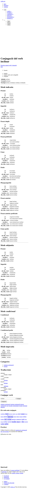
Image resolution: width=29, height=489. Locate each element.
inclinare (6, 386)
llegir (26, 414)
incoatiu (11, 405)
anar (18, 421)
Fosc (9, 23)
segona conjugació (15, 404)
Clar (9, 21)
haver (10, 416)
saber (6, 424)
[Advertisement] (14, 41)
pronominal (16, 405)
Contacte (6, 484)
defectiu (3, 407)
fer (23, 421)
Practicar (6, 5)
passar (21, 416)
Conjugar (19, 398)
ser (5, 419)
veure (23, 414)
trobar (24, 416)
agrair (19, 414)
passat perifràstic (15, 470)
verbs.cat (3, 1)
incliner (6, 383)
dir (21, 421)
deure (18, 416)
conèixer (3, 414)
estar (9, 419)
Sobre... (6, 481)
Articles (6, 7)
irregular (25, 405)
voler (2, 424)
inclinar (6, 380)
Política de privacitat (9, 483)
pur (7, 405)
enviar (2, 416)
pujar (5, 416)
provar (10, 414)
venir (22, 419)
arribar (5, 421)
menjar (14, 419)
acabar (2, 419)
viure (16, 414)
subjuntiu (4, 471)
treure (2, 421)
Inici (5, 4)
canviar (9, 421)
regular (5, 366)
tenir (7, 414)
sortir (14, 414)
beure (15, 416)
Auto (9, 24)
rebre (26, 419)
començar (18, 419)
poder (14, 421)
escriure (26, 421)
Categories (3, 401)
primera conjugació (9, 365)
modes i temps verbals (17, 473)
